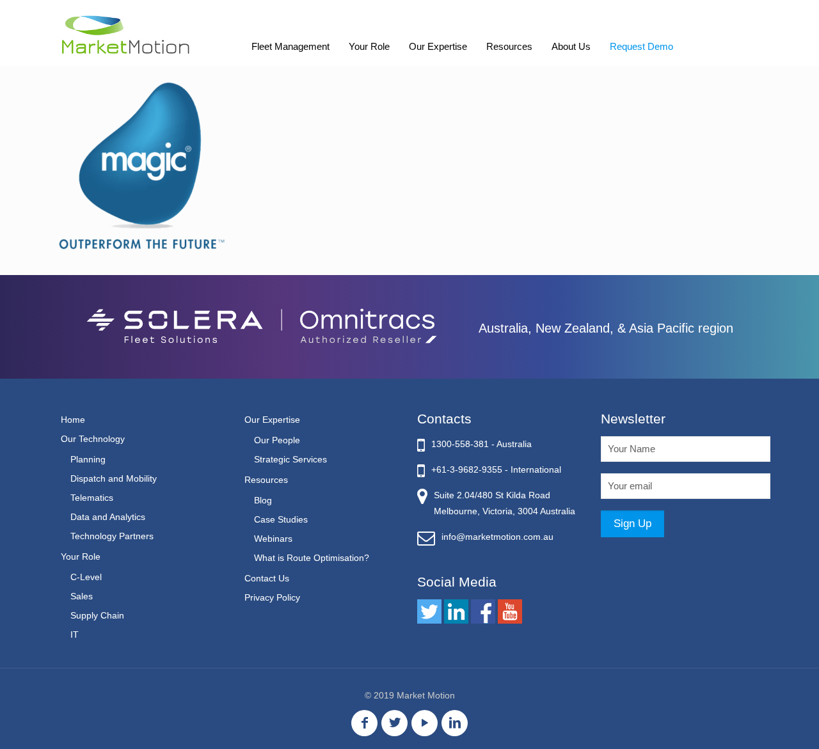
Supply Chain (97, 615)
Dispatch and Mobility (113, 478)
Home (73, 419)
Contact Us (266, 578)
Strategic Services (290, 459)
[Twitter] (394, 723)
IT (74, 634)
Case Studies (281, 519)
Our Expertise (272, 419)
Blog (263, 500)
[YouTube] (424, 723)
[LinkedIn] (454, 723)
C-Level (86, 577)
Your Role (80, 556)
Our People (277, 440)
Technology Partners (112, 536)
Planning (88, 459)
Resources (266, 480)
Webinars (273, 538)
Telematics (91, 498)
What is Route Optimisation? (311, 558)
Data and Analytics (107, 517)
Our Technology (93, 439)
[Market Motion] (125, 34)
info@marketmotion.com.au (497, 537)
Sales (81, 596)
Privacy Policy (272, 597)
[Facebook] (364, 723)
